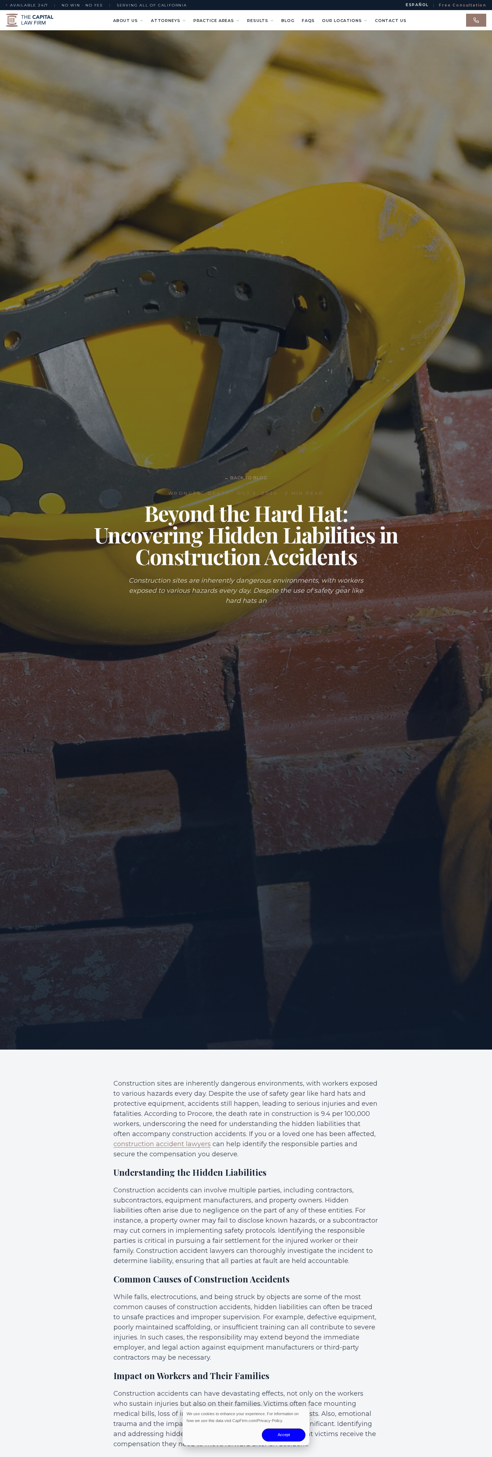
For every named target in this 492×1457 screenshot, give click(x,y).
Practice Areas (213, 20)
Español (417, 5)
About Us (125, 20)
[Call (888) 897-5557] (476, 20)
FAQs (308, 20)
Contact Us (391, 20)
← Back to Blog (245, 477)
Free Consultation (462, 5)
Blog (288, 20)
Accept (284, 1434)
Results (257, 20)
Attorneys (165, 20)
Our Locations (342, 20)
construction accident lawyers (162, 1144)
